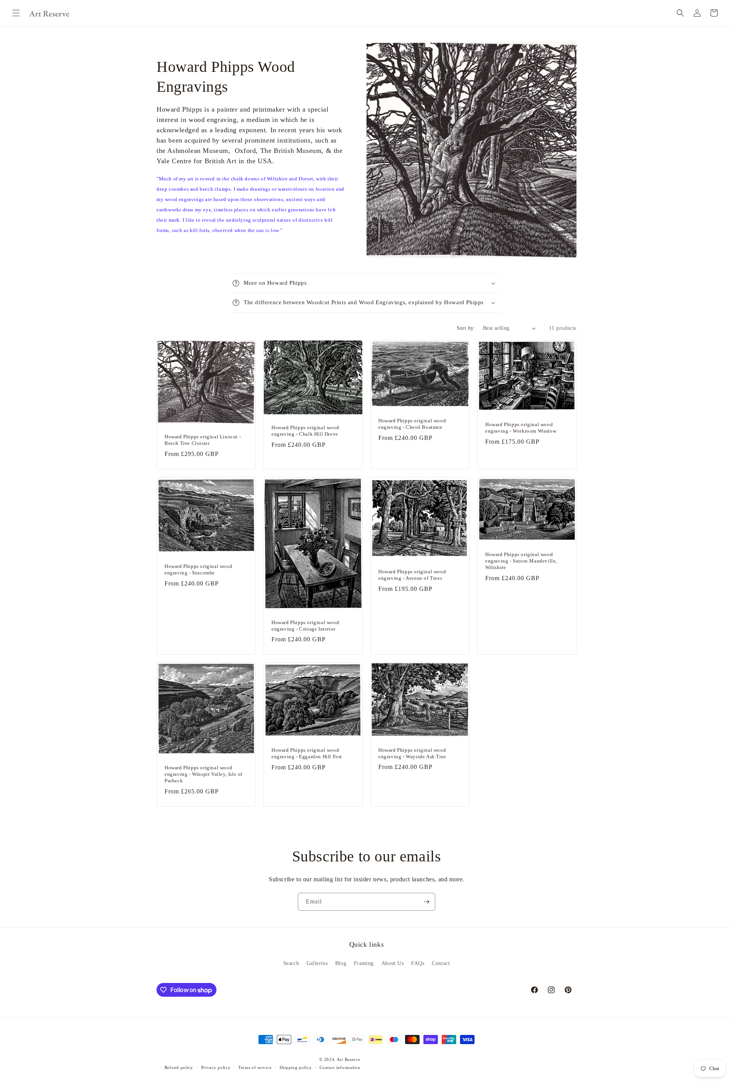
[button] (16, 13)
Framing (364, 963)
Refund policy (179, 1067)
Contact (441, 963)
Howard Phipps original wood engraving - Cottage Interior (305, 625)
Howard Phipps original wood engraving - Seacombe (198, 569)
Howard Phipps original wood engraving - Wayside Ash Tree (412, 753)
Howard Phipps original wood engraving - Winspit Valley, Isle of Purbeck (203, 774)
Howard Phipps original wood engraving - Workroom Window (520, 428)
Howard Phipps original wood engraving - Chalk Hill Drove (305, 431)
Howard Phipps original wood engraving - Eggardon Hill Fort (306, 753)
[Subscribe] (426, 902)
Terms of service (254, 1067)
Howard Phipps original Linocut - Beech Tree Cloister (203, 440)
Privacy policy (216, 1067)
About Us (392, 963)
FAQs (417, 963)
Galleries (317, 963)
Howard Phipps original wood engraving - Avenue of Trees (412, 575)
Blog (340, 963)
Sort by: (466, 328)
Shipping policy (295, 1067)
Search (291, 963)
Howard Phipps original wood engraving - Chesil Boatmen (412, 424)
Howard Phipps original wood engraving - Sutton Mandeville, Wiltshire (521, 560)
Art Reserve (348, 1059)
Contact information (340, 1067)
